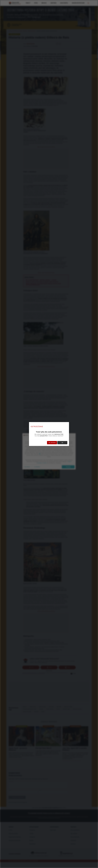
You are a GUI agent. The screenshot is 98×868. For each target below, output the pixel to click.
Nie (62, 442)
